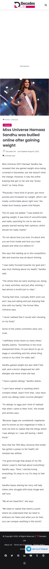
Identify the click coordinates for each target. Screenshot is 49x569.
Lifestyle (14, 119)
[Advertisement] (24, 40)
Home (7, 119)
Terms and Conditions (23, 545)
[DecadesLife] (24, 5)
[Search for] (45, 6)
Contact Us (24, 549)
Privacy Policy (39, 545)
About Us (8, 545)
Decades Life (11, 151)
